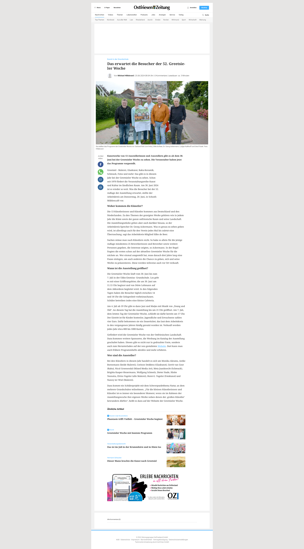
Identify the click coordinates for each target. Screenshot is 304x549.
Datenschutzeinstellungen (178, 539)
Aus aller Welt (122, 20)
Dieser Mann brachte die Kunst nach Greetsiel (132, 460)
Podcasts (144, 15)
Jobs (153, 15)
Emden (157, 20)
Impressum (135, 539)
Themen (120, 15)
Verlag (181, 15)
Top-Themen (99, 20)
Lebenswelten (132, 15)
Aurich (150, 20)
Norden (166, 20)
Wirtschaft (193, 20)
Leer (131, 20)
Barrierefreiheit (146, 539)
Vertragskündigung (160, 539)
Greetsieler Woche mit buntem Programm (129, 432)
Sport (184, 20)
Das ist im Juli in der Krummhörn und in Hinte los (134, 447)
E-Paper (107, 8)
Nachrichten (99, 15)
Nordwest (110, 20)
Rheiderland (140, 20)
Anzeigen (162, 15)
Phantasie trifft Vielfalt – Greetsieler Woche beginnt (135, 419)
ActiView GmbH (163, 542)
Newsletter (117, 8)
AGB (117, 539)
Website (162, 346)
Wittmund (175, 20)
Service (172, 15)
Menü (98, 8)
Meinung (202, 20)
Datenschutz (125, 539)
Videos (110, 15)
